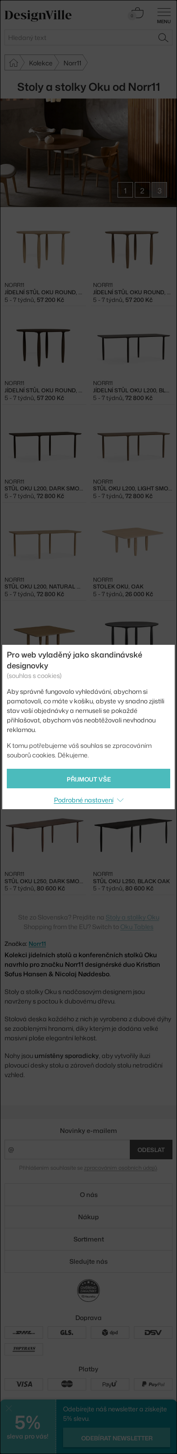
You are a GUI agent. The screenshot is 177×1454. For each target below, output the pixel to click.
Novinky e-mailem (88, 1130)
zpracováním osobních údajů (120, 1168)
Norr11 (37, 944)
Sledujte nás (88, 1261)
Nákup (88, 1216)
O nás (89, 1194)
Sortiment (89, 1239)
